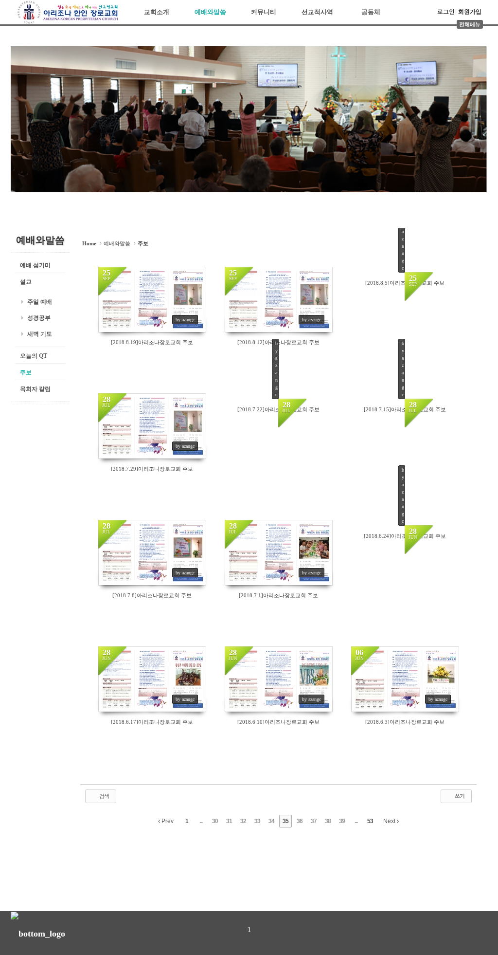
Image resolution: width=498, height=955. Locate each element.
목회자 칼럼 (35, 389)
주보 (26, 372)
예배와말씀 (210, 12)
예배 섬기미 (35, 265)
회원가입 (469, 11)
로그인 (446, 11)
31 (229, 821)
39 (342, 821)
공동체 (370, 12)
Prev (167, 821)
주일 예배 (39, 301)
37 (314, 821)
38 (328, 821)
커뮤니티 (263, 12)
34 (271, 821)
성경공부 (39, 317)
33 (257, 821)
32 (243, 821)
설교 (26, 281)
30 (215, 821)
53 (370, 821)
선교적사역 (317, 12)
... (200, 821)
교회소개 (156, 12)
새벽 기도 (39, 334)
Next (390, 821)
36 (299, 821)
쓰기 (459, 796)
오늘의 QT (33, 355)
